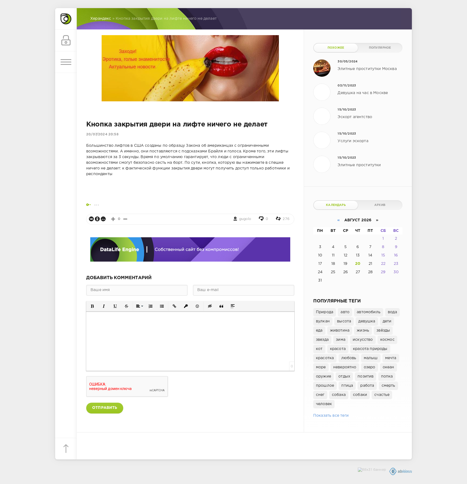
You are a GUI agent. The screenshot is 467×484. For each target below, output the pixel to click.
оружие (323, 376)
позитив (365, 376)
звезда (322, 339)
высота (344, 321)
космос (387, 339)
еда (319, 330)
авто (345, 312)
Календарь (336, 205)
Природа (324, 312)
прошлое (325, 385)
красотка (325, 358)
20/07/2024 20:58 (102, 134)
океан (388, 367)
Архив (379, 205)
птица (347, 385)
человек (324, 404)
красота (338, 349)
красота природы (370, 349)
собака (339, 394)
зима (340, 339)
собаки (360, 394)
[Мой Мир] (103, 218)
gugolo (245, 219)
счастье (381, 394)
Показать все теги (331, 415)
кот (319, 349)
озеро (369, 367)
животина (339, 330)
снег (320, 394)
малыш (371, 358)
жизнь (363, 330)
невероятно (344, 367)
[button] (92, 306)
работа (367, 385)
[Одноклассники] (97, 218)
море (321, 367)
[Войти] (66, 40)
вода (392, 312)
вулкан (323, 321)
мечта (390, 358)
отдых (344, 376)
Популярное (380, 47)
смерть (388, 385)
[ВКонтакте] (91, 218)
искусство (363, 339)
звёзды (383, 330)
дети (387, 321)
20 (357, 263)
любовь (348, 358)
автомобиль (369, 312)
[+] (113, 219)
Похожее (336, 47)
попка (387, 376)
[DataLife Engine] (66, 19)
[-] (125, 219)
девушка (366, 321)
